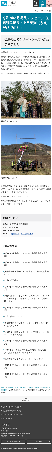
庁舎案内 (39, 441)
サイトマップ (7, 419)
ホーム (3, 388)
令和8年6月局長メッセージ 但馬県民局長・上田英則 (25, 288)
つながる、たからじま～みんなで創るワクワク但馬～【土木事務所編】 (26, 333)
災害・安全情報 (49, 5)
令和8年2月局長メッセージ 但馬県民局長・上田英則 (25, 375)
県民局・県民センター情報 (38, 388)
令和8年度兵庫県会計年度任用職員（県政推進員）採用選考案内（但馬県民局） (25, 351)
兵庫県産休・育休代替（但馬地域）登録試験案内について (26, 272)
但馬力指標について (13, 316)
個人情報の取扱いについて (12, 411)
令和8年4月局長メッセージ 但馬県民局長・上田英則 (25, 342)
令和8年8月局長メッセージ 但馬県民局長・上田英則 (25, 254)
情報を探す (42, 5)
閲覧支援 (36, 5)
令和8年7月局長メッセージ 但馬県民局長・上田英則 (25, 263)
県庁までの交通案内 (13, 441)
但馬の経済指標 (11, 280)
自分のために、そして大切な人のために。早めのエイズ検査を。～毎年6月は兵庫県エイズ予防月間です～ (26, 298)
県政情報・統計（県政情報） (17, 388)
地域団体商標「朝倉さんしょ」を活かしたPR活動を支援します (26, 324)
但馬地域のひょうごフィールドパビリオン (23, 359)
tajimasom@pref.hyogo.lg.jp (22, 234)
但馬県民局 (10, 246)
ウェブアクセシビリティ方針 (12, 415)
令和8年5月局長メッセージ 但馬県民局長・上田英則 (25, 308)
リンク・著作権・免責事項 (12, 407)
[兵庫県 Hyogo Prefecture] (9, 3)
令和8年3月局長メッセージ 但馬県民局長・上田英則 (25, 366)
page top (26, 400)
